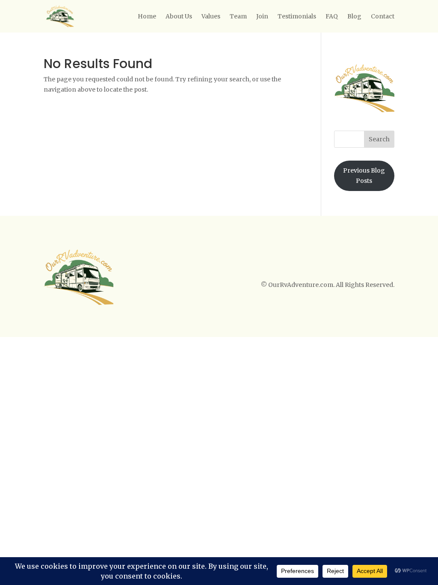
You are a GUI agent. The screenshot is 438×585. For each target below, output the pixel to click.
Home (147, 16)
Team (238, 16)
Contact (382, 16)
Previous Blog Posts (364, 176)
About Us (179, 16)
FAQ (332, 16)
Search (379, 139)
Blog (354, 16)
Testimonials (297, 16)
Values (210, 16)
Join (262, 16)
